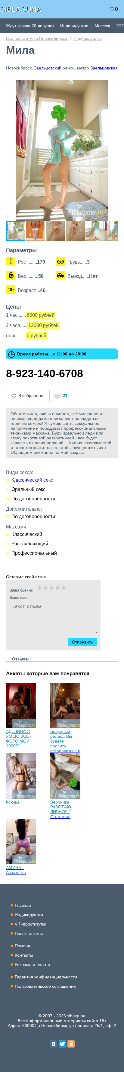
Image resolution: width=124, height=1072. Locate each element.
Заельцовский (47, 68)
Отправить (82, 642)
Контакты (24, 955)
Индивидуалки (74, 25)
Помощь (23, 945)
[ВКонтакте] (53, 1044)
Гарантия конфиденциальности (46, 976)
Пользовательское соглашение (45, 986)
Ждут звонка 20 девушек (30, 25)
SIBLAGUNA (20, 9)
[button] (112, 86)
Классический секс (32, 480)
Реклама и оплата (32, 964)
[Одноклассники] (71, 1044)
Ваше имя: (19, 597)
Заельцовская (104, 68)
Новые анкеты (29, 933)
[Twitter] (62, 1044)
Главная (23, 905)
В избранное (30, 395)
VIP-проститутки (30, 924)
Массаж (102, 25)
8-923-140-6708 (44, 373)
